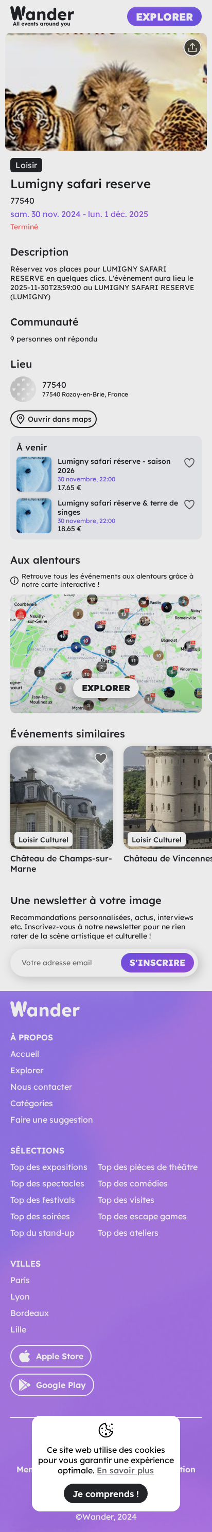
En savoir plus (125, 1470)
